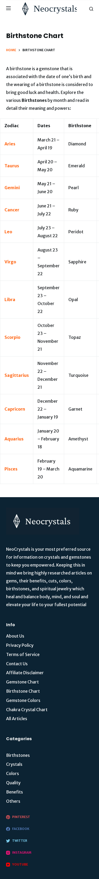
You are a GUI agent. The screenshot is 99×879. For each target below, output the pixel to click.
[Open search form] (91, 9)
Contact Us (17, 663)
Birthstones (18, 755)
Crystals (14, 764)
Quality (13, 782)
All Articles (16, 718)
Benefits (14, 792)
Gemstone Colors (23, 700)
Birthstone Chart (23, 691)
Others (13, 801)
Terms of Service (23, 654)
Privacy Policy (20, 645)
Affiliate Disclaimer (25, 672)
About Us (15, 636)
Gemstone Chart (22, 682)
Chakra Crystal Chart (27, 709)
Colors (12, 773)
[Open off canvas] (8, 9)
